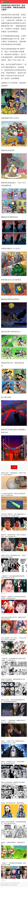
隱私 (14, 885)
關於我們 (3, 885)
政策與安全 (7, 885)
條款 (11, 885)
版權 (16, 885)
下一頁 (14, 467)
